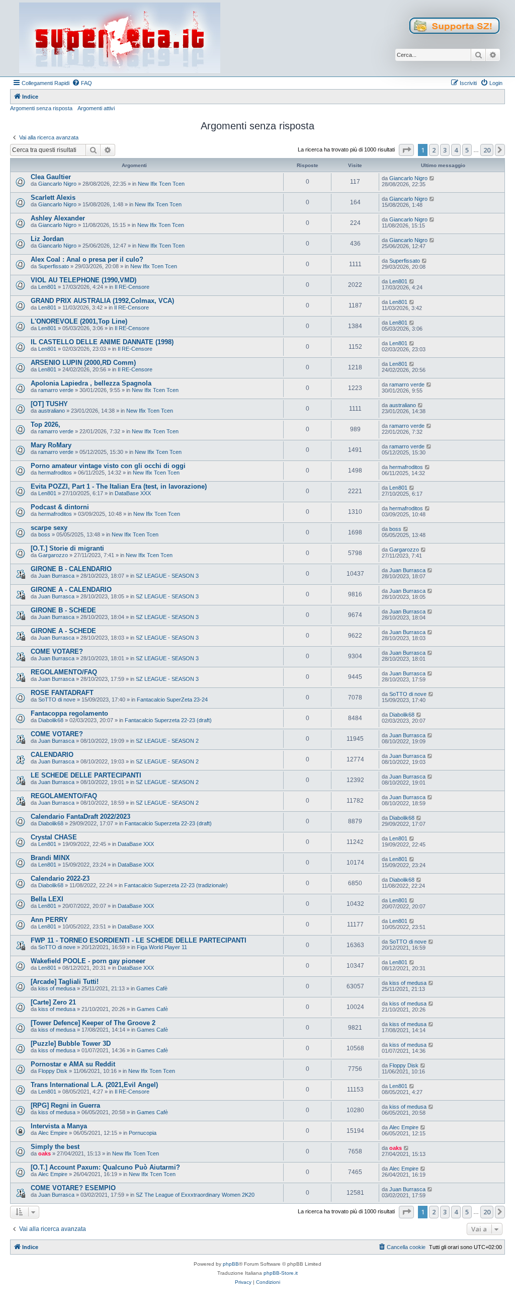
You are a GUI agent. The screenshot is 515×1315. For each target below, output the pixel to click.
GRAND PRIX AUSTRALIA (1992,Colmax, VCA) (102, 300)
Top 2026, (45, 424)
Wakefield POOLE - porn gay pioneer (88, 961)
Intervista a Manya (59, 1126)
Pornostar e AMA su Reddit (73, 1064)
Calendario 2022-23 (60, 878)
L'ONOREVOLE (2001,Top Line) (79, 321)
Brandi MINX (50, 858)
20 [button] (486, 149)
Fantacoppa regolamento (69, 713)
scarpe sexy (49, 527)
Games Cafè (151, 988)
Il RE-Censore (132, 287)
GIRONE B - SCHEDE (63, 610)
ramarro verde (55, 390)
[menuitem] (82, 83)
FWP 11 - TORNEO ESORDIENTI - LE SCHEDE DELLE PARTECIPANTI (138, 940)
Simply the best (55, 1146)
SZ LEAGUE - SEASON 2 (167, 741)
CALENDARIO (52, 754)
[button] (406, 150)
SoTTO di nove (56, 700)
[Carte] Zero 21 (53, 1002)
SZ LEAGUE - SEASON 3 (167, 576)
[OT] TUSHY (49, 404)
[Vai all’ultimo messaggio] (432, 178)
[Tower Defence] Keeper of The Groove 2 (93, 1023)
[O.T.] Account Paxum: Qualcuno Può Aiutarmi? (105, 1167)
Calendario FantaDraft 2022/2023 (80, 816)
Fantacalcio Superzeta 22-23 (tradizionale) (176, 885)
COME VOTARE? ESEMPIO (73, 1188)
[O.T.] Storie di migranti (67, 548)
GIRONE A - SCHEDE (63, 631)
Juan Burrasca (56, 576)
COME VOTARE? (57, 651)
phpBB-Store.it (281, 1273)
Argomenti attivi (96, 108)
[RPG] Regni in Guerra (65, 1105)
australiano (51, 411)
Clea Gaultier (51, 177)
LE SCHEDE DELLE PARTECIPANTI (86, 775)
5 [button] (467, 149)
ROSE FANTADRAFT (62, 693)
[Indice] (120, 38)
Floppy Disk (52, 1071)
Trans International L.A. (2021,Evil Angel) (94, 1085)
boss (44, 534)
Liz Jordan (47, 239)
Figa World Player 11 (162, 947)
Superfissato (53, 266)
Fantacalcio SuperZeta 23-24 (172, 700)
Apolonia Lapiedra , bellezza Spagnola (91, 383)
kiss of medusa (56, 988)
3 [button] (445, 149)
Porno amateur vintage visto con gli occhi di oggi (108, 466)
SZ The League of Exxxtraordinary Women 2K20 (195, 1195)
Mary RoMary (51, 445)
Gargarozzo (53, 555)
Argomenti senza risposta (41, 108)
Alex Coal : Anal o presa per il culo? (87, 259)
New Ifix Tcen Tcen (161, 184)
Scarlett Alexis (53, 197)
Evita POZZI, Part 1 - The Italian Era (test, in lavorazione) (119, 486)
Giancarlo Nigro (57, 184)
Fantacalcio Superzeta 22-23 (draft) (168, 720)
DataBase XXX (133, 493)
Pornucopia (142, 1133)
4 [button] (456, 149)
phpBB (231, 1264)
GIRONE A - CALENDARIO (71, 589)
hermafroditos (55, 473)
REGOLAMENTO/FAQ (64, 672)
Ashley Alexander (58, 218)
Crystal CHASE (54, 837)
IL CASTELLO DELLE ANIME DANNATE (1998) (102, 342)
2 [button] (434, 149)
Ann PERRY (49, 919)
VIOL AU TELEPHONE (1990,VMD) (83, 280)
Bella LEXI (47, 899)
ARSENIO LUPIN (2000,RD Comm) (83, 362)
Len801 (47, 287)
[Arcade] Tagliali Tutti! (65, 981)
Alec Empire (52, 1133)
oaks (44, 1153)
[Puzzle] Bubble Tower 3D (71, 1043)
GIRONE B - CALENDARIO (71, 569)
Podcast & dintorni (60, 507)
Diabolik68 (50, 720)
